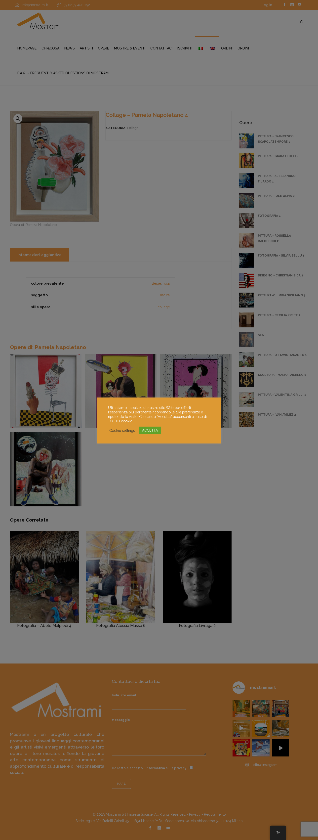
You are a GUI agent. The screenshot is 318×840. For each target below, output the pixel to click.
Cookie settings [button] (122, 430)
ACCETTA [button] (150, 430)
